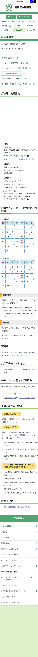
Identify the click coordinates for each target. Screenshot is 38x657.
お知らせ (19, 26)
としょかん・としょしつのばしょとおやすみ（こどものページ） (17, 579)
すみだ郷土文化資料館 (9, 585)
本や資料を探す (6, 26)
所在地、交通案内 (8, 58)
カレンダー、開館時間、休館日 (13, 63)
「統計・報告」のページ (26, 352)
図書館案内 (19, 30)
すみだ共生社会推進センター (11, 566)
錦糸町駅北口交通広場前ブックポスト (14, 591)
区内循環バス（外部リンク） (16, 199)
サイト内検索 (22, 21)
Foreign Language (9, 21)
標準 (27, 1)
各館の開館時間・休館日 (9, 572)
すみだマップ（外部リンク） (16, 156)
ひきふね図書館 (6, 526)
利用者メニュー (31, 26)
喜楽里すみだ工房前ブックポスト (13, 602)
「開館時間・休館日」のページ (15, 335)
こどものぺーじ (10, 398)
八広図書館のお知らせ (10, 73)
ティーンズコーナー (9, 68)
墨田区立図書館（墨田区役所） (16, 507)
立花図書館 (5, 543)
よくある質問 (31, 30)
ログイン (12, 16)
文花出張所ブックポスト (9, 597)
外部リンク (27, 84)
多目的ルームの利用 (9, 84)
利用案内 (6, 30)
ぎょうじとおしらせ (27, 398)
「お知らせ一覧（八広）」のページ (15, 369)
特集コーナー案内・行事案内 (12, 79)
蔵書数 (25, 68)
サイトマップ (32, 21)
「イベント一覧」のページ (14, 394)
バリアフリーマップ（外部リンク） (18, 159)
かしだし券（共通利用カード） (20, 435)
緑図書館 (4, 532)
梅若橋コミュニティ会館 (9, 555)
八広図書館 (5, 537)
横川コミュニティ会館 (9, 560)
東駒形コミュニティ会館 (9, 549)
